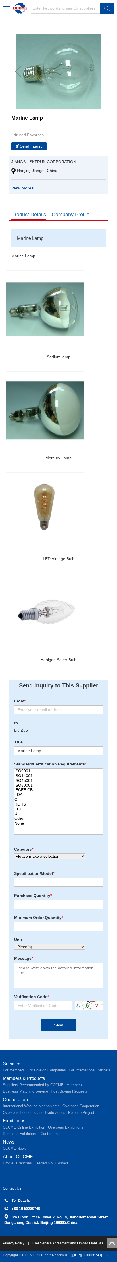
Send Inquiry (31, 146)
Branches (24, 1163)
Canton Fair (50, 1134)
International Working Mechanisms (31, 1106)
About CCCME (18, 1156)
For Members (14, 1070)
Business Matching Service (25, 1091)
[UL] (58, 813)
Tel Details (21, 1200)
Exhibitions (14, 1120)
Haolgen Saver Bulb (58, 659)
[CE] (58, 799)
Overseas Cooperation (80, 1106)
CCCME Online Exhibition (24, 1127)
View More (22, 188)
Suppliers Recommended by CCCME (33, 1085)
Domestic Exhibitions (20, 1134)
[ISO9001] (58, 771)
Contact (61, 1163)
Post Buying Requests (69, 1091)
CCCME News (14, 1148)
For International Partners (89, 1070)
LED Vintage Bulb (58, 558)
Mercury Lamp (58, 458)
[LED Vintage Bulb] (45, 511)
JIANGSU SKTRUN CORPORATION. (44, 161)
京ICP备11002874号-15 (89, 1255)
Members (74, 1085)
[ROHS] (58, 804)
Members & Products (24, 1078)
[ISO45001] (58, 780)
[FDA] (58, 794)
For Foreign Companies (47, 1070)
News (8, 1142)
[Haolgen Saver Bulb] (45, 612)
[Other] (58, 818)
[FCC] (58, 809)
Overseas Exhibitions (65, 1127)
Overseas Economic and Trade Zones (34, 1112)
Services (11, 1063)
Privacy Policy (14, 1243)
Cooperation (15, 1099)
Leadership (44, 1163)
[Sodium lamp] (45, 309)
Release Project (81, 1112)
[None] (58, 823)
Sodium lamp (58, 357)
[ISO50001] (58, 785)
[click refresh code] (87, 1005)
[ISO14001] (58, 775)
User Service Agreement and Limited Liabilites (67, 1243)
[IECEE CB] (58, 790)
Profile (8, 1163)
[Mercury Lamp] (45, 410)
